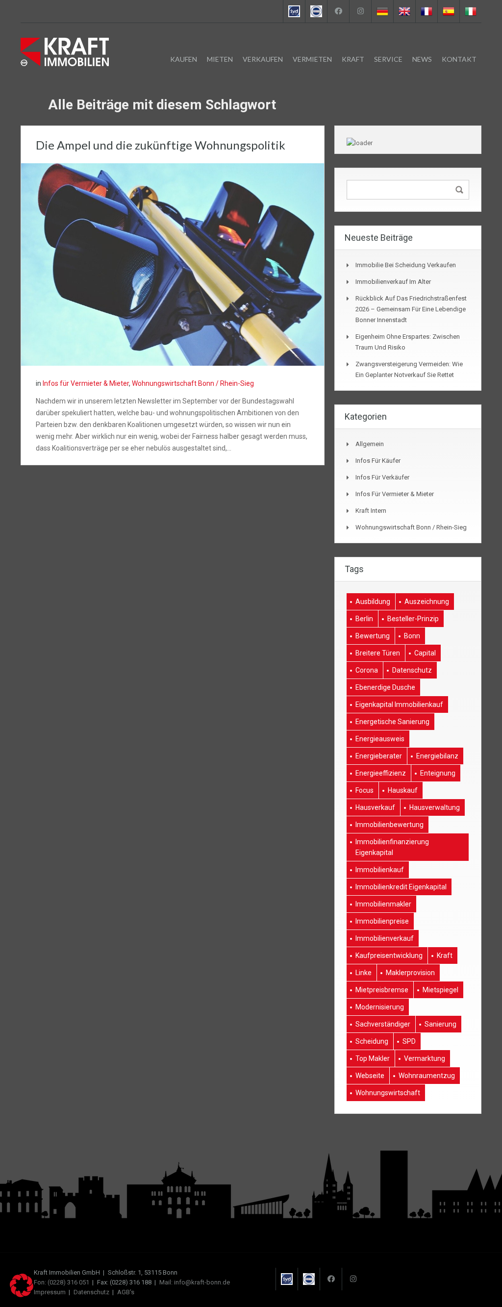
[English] (404, 11)
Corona (366, 670)
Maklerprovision (410, 973)
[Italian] (470, 11)
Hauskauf (403, 790)
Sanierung (440, 1024)
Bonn (412, 636)
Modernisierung (379, 1007)
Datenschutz (412, 670)
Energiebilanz (437, 756)
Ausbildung (372, 601)
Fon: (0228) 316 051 (61, 1282)
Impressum (50, 1292)
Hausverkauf (375, 807)
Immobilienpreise (382, 921)
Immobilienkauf (379, 870)
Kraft (353, 59)
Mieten (220, 59)
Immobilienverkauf (384, 938)
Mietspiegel (440, 990)
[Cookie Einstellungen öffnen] (21, 1295)
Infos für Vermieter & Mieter (86, 383)
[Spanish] (448, 11)
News (422, 59)
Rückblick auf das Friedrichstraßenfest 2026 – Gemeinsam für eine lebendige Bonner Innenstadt (411, 309)
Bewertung (372, 636)
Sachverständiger (382, 1024)
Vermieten (312, 59)
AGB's (125, 1292)
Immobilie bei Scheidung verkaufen (405, 265)
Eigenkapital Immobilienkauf (399, 704)
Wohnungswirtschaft (387, 1093)
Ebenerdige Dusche (385, 687)
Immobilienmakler (383, 904)
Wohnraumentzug (427, 1076)
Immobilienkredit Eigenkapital (401, 887)
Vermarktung (424, 1058)
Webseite (369, 1076)
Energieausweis (379, 739)
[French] (426, 11)
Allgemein (369, 444)
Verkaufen (263, 59)
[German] (382, 11)
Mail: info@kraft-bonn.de (194, 1282)
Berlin (364, 619)
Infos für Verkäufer (382, 477)
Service (388, 59)
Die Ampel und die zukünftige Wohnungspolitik (160, 145)
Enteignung (437, 773)
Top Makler (372, 1058)
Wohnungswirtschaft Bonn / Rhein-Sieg (193, 383)
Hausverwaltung (434, 807)
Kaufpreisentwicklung (389, 955)
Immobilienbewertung (389, 825)
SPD (409, 1041)
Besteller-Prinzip (413, 619)
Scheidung (371, 1041)
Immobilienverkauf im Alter (393, 281)
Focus (364, 790)
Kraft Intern (370, 510)
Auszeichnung (426, 601)
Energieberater (378, 756)
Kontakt (459, 59)
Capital (425, 653)
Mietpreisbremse (381, 990)
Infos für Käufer (378, 460)
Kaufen (183, 59)
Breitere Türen (377, 653)
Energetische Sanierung (392, 722)
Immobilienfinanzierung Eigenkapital (392, 847)
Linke (363, 973)
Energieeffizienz (380, 773)
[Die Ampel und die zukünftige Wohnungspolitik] (172, 264)
